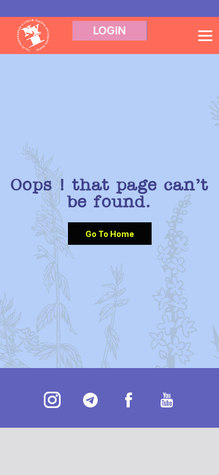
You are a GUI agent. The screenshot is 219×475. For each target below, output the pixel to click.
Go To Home (109, 234)
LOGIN (109, 30)
